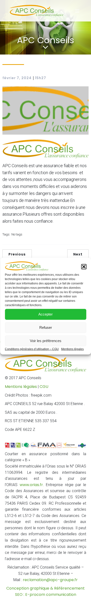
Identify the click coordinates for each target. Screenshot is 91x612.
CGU (44, 386)
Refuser (45, 327)
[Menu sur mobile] (77, 11)
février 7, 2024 (17, 78)
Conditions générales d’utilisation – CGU (32, 349)
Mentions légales (72, 349)
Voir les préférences (45, 341)
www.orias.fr (31, 485)
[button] (83, 266)
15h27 (40, 78)
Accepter (45, 314)
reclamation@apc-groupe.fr (50, 580)
